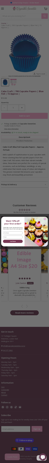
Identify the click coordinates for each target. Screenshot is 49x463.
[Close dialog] (45, 219)
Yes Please (13, 241)
